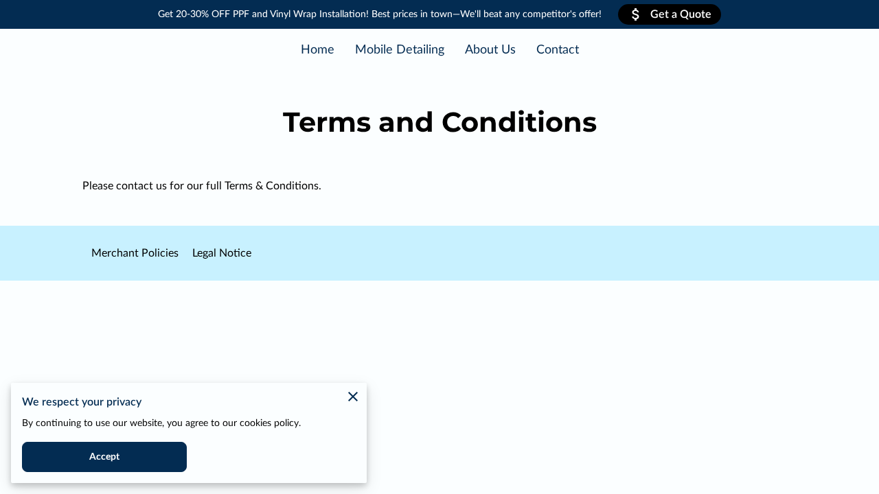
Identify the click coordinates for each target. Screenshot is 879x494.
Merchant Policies (135, 253)
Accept (104, 457)
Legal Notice (221, 253)
